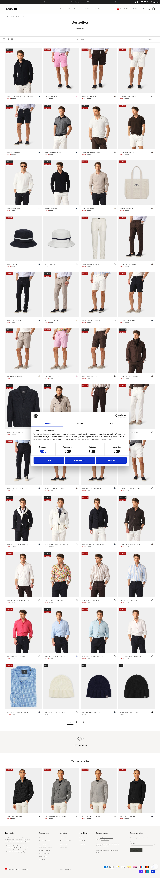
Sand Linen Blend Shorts (14, 376)
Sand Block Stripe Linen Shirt (91, 600)
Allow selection (80, 460)
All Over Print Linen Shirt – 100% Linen (56, 600)
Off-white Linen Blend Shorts (91, 320)
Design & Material (65, 841)
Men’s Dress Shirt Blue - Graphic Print (18, 712)
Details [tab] (80, 423)
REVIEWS (86, 8)
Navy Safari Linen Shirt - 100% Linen (17, 544)
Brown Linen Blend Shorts (90, 376)
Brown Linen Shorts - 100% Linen (54, 488)
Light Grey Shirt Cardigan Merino (92, 816)
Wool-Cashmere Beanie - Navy (91, 712)
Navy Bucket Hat (12, 264)
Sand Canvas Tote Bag (126, 208)
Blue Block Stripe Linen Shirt (128, 600)
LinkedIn (82, 844)
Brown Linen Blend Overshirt (129, 376)
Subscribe (136, 850)
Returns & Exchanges (45, 847)
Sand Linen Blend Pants (52, 320)
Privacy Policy (43, 856)
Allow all (111, 460)
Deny (49, 460)
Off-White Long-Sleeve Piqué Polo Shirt (18, 600)
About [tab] (112, 423)
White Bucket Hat (50, 264)
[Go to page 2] (90, 722)
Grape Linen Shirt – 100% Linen (16, 656)
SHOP (68, 8)
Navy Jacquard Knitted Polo (53, 152)
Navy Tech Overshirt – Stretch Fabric (93, 544)
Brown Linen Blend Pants (128, 264)
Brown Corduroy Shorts (89, 96)
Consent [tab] (47, 423)
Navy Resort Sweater (51, 208)
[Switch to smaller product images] (8, 39)
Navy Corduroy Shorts (13, 152)
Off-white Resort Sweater (14, 208)
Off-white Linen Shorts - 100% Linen (130, 488)
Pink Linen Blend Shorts (52, 376)
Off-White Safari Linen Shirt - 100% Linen (57, 544)
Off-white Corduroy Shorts (128, 96)
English (135, 8)
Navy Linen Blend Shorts (127, 320)
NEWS (60, 8)
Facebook (82, 841)
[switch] (68, 451)
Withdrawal (42, 844)
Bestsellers (20, 16)
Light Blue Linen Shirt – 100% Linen (55, 656)
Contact (41, 838)
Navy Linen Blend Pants (14, 320)
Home (7, 16)
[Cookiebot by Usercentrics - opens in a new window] (117, 416)
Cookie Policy (42, 859)
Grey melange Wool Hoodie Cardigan (55, 816)
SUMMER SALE (97, 8)
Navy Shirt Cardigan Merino (128, 816)
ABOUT (76, 8)
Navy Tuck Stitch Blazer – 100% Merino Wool (20, 96)
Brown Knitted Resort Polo (128, 152)
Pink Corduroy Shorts (51, 96)
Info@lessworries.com (106, 838)
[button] (146, 2)
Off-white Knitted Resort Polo (90, 152)
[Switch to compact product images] (12, 39)
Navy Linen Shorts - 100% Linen (91, 488)
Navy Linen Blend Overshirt (15, 432)
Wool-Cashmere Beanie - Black (129, 712)
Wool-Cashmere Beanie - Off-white (55, 712)
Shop (12, 16)
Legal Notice (63, 844)
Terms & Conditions (44, 853)
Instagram (82, 838)
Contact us (63, 847)
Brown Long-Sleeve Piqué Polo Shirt (130, 544)
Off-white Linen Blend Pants (90, 264)
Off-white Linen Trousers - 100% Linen (131, 432)
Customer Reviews (44, 841)
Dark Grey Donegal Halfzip (15, 816)
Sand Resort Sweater (88, 208)
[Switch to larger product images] (4, 39)
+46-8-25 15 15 (105, 839)
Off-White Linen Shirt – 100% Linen (130, 656)
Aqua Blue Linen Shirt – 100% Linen (92, 656)
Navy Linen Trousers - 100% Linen (17, 488)
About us (63, 838)
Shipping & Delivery (45, 850)
